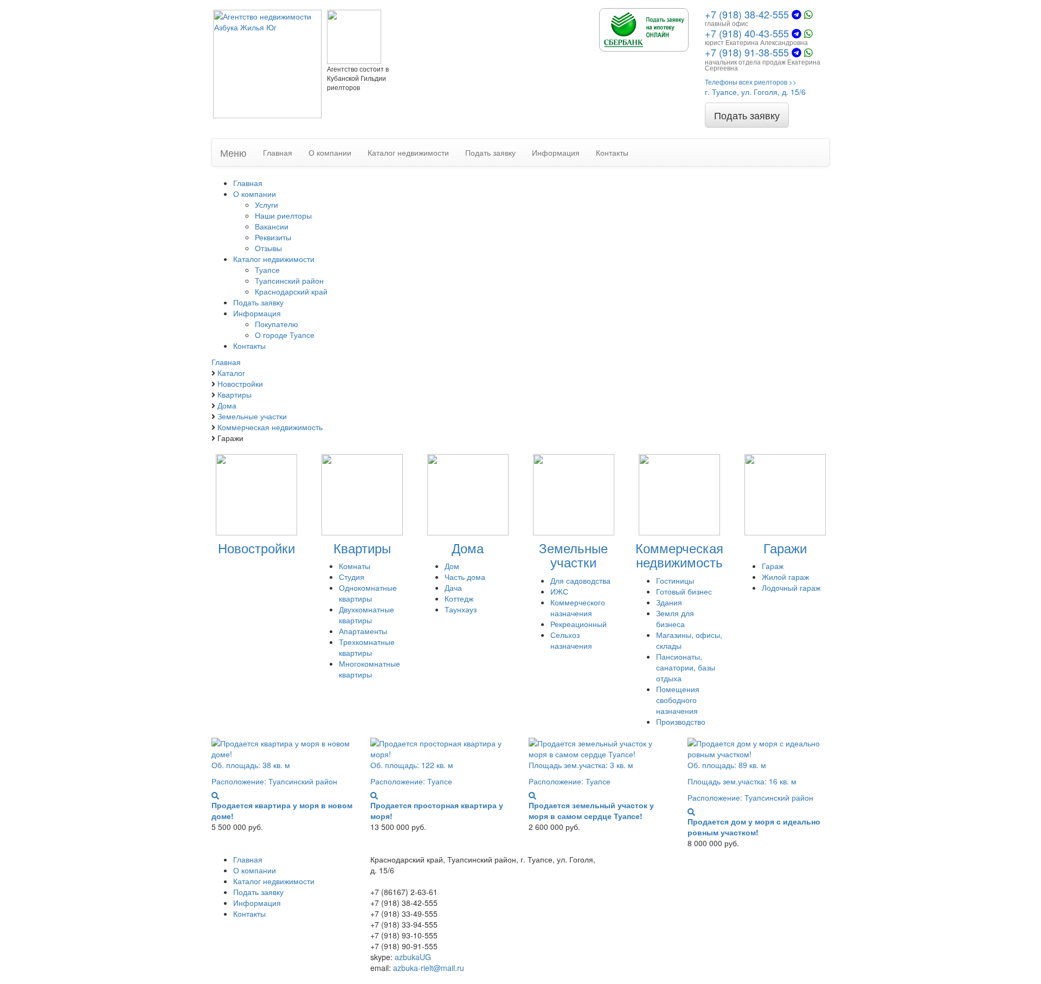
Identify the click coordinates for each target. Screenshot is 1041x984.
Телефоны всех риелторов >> (750, 81)
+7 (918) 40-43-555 (747, 33)
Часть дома (465, 576)
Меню (233, 152)
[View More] (215, 795)
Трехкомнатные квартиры (367, 647)
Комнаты (354, 565)
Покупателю (276, 323)
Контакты (612, 152)
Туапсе (267, 269)
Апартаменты (363, 630)
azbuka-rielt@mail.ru (428, 967)
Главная (277, 152)
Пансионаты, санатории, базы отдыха (685, 667)
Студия (351, 576)
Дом (452, 565)
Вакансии (271, 226)
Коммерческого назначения (577, 607)
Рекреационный (578, 623)
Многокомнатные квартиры (369, 669)
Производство (680, 721)
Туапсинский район (289, 280)
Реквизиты (273, 237)
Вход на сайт (640, 902)
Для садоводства (580, 580)
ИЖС (559, 591)
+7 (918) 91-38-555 (747, 52)
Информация (556, 152)
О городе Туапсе (284, 334)
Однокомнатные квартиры (368, 593)
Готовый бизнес (684, 591)
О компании (330, 152)
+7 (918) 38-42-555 (747, 14)
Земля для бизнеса (675, 618)
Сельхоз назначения (571, 640)
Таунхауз (461, 609)
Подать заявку (747, 115)
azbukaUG (413, 956)
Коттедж (459, 598)
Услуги (266, 204)
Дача (453, 587)
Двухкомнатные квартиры (366, 614)
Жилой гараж (785, 576)
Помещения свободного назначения (677, 699)
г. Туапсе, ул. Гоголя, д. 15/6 (755, 91)
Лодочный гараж (791, 587)
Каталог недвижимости (408, 152)
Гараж (772, 565)
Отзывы (268, 247)
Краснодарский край (291, 291)
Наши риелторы (283, 215)
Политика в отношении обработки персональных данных (677, 951)
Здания (669, 602)
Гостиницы (675, 580)
